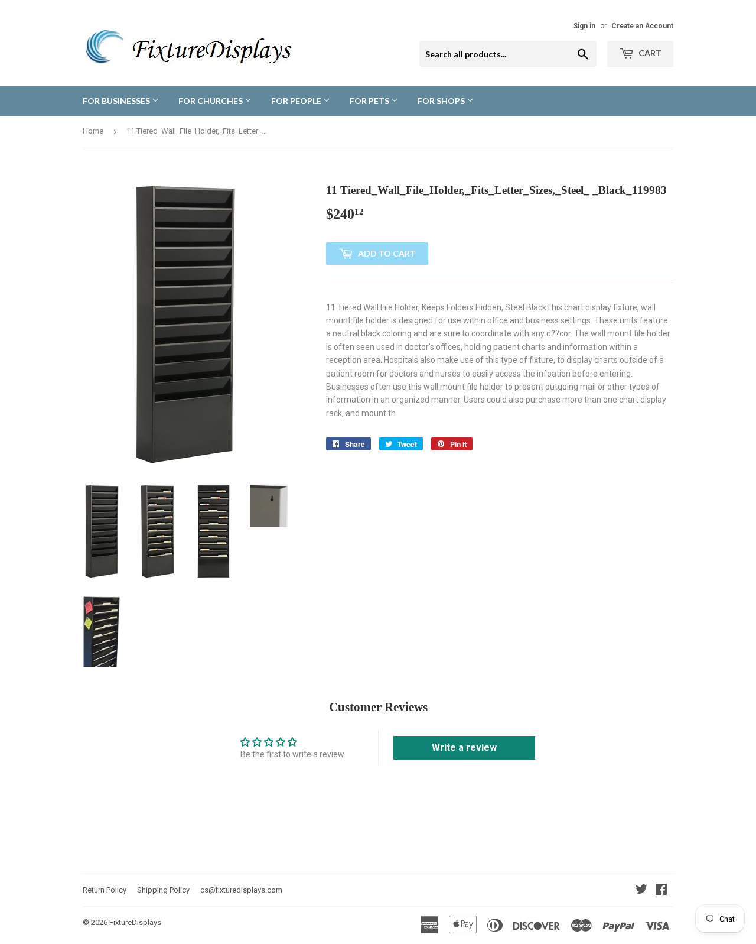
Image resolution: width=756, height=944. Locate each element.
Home (93, 130)
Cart (649, 53)
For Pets (370, 101)
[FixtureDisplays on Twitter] (641, 891)
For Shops (442, 101)
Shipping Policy (163, 889)
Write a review (464, 747)
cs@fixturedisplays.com (241, 889)
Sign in (584, 26)
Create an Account (642, 26)
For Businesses (117, 101)
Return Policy (104, 889)
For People (297, 101)
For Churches (211, 101)
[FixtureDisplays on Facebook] (661, 891)
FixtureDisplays (135, 922)
